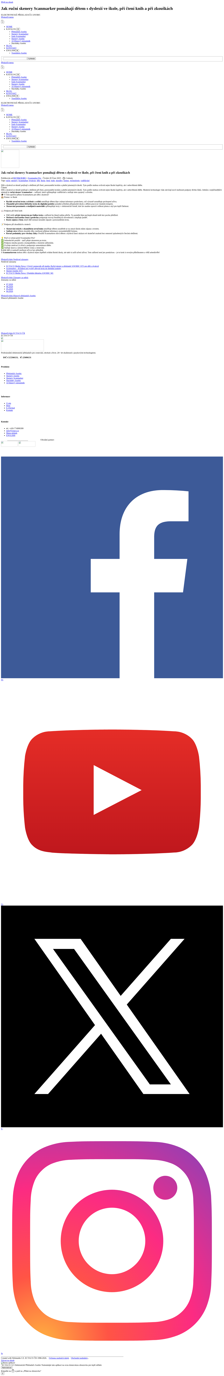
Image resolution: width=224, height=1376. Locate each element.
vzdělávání (85, 180)
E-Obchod (10, 408)
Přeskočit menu (7, 17)
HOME (9, 27)
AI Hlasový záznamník (20, 41)
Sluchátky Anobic (13, 380)
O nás (8, 403)
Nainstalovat (6, 1368)
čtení (48, 180)
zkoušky (59, 180)
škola (43, 180)
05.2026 (9, 289)
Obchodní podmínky (79, 1358)
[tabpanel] (112, 352)
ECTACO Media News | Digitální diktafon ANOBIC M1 (29, 273)
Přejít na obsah (7, 2)
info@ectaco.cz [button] (12, 431)
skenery (14, 180)
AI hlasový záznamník (15, 383)
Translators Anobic (19, 53)
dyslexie (32, 180)
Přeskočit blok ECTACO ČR (13, 333)
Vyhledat (31, 59)
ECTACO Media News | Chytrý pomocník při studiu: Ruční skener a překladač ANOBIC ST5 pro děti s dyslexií (52, 266)
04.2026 (9, 291)
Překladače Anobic (19, 32)
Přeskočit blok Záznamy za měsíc (14, 277)
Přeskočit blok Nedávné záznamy (14, 259)
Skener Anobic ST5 (14, 271)
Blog (8, 406)
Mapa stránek (11, 433)
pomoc (66, 180)
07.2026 (9, 284)
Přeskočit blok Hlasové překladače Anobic (18, 296)
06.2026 (9, 287)
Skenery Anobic (18, 39)
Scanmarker (23, 180)
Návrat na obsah (7, 1360)
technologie (75, 180)
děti (38, 180)
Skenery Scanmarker (19, 34)
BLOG (9, 46)
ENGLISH (10, 435)
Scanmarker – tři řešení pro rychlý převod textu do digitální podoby (33, 268)
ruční (8, 180)
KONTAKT (11, 48)
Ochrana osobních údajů (59, 1358)
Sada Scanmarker (18, 36)
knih (53, 180)
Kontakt (9, 410)
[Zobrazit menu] (2, 20)
